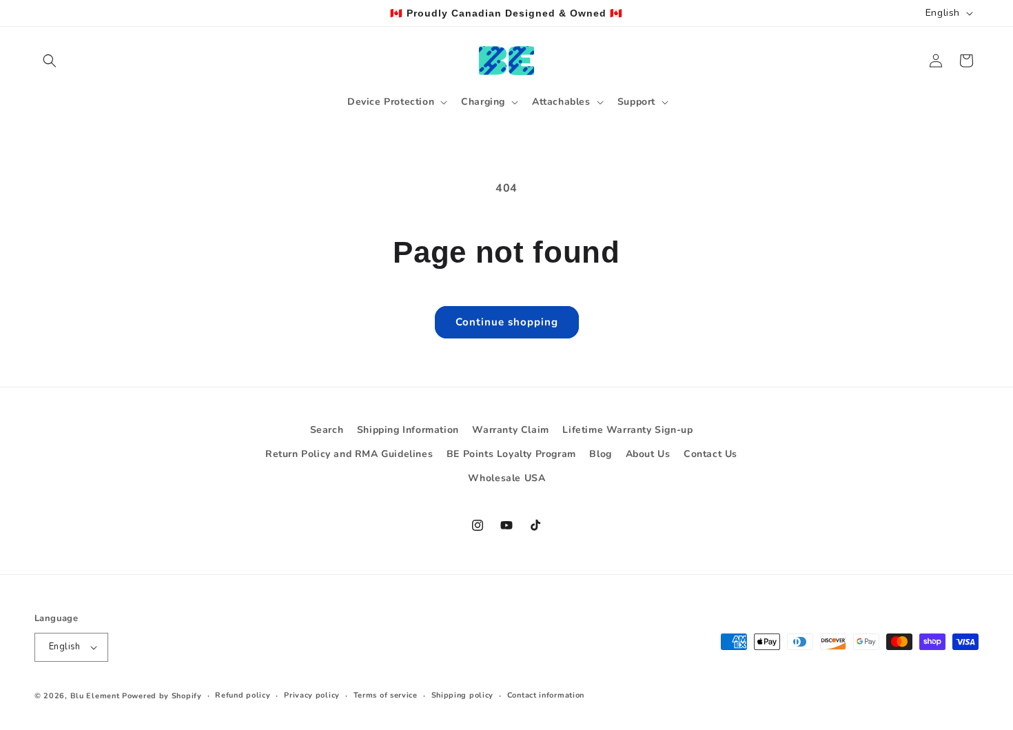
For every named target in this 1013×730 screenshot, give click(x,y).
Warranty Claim (510, 429)
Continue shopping (507, 322)
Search (327, 429)
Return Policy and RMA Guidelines (349, 453)
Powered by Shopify (162, 696)
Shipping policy (462, 695)
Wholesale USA (507, 478)
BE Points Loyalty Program (511, 453)
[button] (49, 60)
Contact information (545, 695)
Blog (600, 453)
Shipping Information (408, 429)
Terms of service (386, 695)
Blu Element (95, 696)
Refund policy (242, 695)
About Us (648, 453)
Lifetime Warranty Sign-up (627, 429)
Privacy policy (312, 695)
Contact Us (710, 453)
